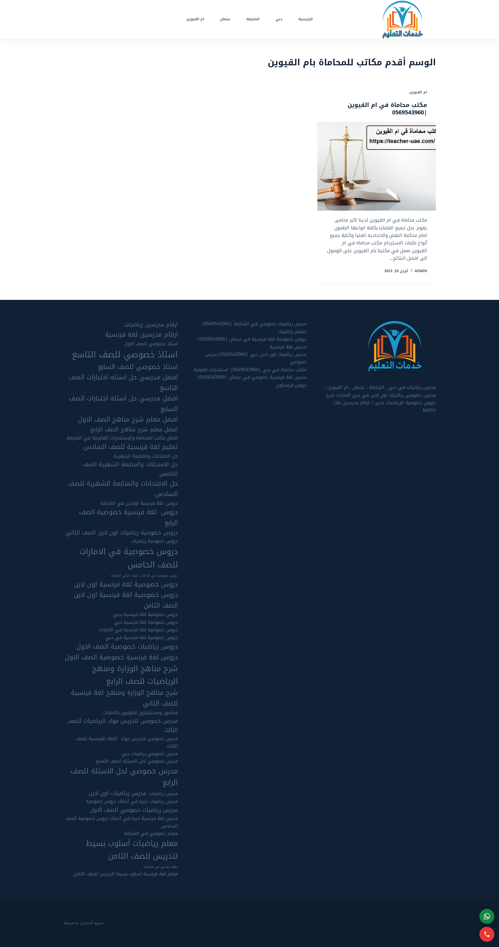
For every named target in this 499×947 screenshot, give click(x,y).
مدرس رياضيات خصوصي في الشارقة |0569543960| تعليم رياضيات (254, 327)
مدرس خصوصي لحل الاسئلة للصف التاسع (137, 761)
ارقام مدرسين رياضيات (151, 324)
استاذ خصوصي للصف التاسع (125, 354)
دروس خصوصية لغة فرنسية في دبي (141, 637)
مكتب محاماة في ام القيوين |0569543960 (387, 108)
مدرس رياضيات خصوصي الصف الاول (134, 810)
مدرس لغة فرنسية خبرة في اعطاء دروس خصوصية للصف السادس (121, 822)
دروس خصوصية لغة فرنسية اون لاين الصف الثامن (126, 600)
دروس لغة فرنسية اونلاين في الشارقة (139, 503)
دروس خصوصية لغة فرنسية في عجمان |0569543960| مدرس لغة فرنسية (252, 343)
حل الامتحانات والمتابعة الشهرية (145, 456)
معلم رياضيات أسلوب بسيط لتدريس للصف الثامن (132, 849)
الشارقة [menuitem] (253, 19)
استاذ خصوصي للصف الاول (151, 344)
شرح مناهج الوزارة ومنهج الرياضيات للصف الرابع (135, 675)
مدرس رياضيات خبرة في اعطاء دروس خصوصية (132, 801)
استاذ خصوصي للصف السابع (138, 367)
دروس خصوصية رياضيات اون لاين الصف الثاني (122, 532)
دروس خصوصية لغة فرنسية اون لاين (126, 584)
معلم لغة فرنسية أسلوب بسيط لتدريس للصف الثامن (125, 874)
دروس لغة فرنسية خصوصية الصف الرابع (128, 517)
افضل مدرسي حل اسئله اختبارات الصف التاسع (123, 382)
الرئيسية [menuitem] (305, 19)
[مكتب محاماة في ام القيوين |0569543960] (376, 166)
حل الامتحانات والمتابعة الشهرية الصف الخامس (130, 469)
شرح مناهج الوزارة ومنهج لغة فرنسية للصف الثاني (124, 698)
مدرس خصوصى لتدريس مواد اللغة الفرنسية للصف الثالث (127, 742)
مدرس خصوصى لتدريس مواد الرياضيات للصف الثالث (122, 725)
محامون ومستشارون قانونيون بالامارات (140, 712)
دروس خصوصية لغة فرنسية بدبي (145, 614)
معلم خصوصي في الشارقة (151, 833)
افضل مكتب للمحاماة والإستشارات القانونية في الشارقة (122, 438)
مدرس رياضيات (163, 793)
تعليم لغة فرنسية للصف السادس (130, 447)
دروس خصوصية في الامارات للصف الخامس (128, 558)
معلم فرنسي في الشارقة (161, 867)
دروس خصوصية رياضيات (154, 541)
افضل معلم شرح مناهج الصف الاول (128, 419)
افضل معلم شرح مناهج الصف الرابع (134, 429)
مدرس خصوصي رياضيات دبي (150, 753)
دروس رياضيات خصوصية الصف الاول (127, 646)
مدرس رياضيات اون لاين (117, 793)
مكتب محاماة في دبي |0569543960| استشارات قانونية (250, 369)
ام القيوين (418, 92)
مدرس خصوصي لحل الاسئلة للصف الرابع (124, 777)
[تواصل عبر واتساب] (486, 916)
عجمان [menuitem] (225, 19)
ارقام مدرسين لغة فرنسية (141, 334)
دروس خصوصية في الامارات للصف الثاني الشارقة (144, 575)
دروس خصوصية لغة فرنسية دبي (146, 622)
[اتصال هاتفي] (486, 934)
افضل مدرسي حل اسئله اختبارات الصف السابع (123, 403)
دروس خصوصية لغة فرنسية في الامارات (138, 630)
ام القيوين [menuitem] (195, 19)
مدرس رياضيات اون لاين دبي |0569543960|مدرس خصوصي (256, 358)
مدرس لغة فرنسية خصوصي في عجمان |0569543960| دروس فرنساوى (251, 381)
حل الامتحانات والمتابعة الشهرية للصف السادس (123, 489)
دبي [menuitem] (278, 19)
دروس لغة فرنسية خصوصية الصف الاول (121, 657)
